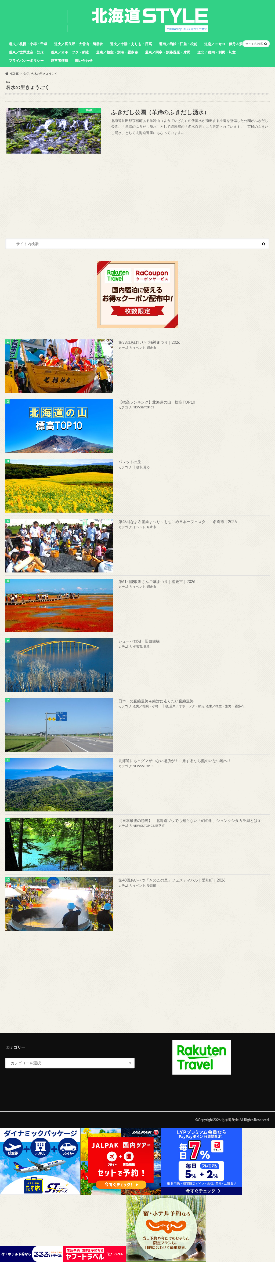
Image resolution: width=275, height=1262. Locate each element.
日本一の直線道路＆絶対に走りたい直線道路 (156, 701)
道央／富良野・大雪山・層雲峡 (78, 44)
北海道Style (230, 1120)
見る (146, 467)
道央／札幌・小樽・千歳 (28, 44)
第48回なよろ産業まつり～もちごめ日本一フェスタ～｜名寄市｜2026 (177, 521)
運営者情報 (59, 60)
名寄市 (151, 527)
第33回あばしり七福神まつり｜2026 (149, 342)
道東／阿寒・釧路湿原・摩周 (167, 52)
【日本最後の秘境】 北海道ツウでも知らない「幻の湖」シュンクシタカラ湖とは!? (189, 820)
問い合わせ (84, 60)
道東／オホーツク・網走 (70, 52)
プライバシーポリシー (26, 60)
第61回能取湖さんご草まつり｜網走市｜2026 (156, 581)
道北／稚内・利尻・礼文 (216, 52)
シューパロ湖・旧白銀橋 (139, 641)
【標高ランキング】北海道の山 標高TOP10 (156, 402)
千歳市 (137, 467)
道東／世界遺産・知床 (26, 52)
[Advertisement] (137, 983)
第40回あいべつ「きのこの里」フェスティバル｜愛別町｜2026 (171, 880)
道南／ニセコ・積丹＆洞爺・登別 (230, 44)
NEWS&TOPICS (143, 407)
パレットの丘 (129, 461)
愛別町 (151, 885)
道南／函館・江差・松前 (178, 44)
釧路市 (160, 825)
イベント (139, 347)
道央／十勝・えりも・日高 (131, 44)
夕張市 (137, 646)
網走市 (151, 347)
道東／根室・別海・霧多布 (117, 52)
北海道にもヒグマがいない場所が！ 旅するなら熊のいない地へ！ (174, 760)
